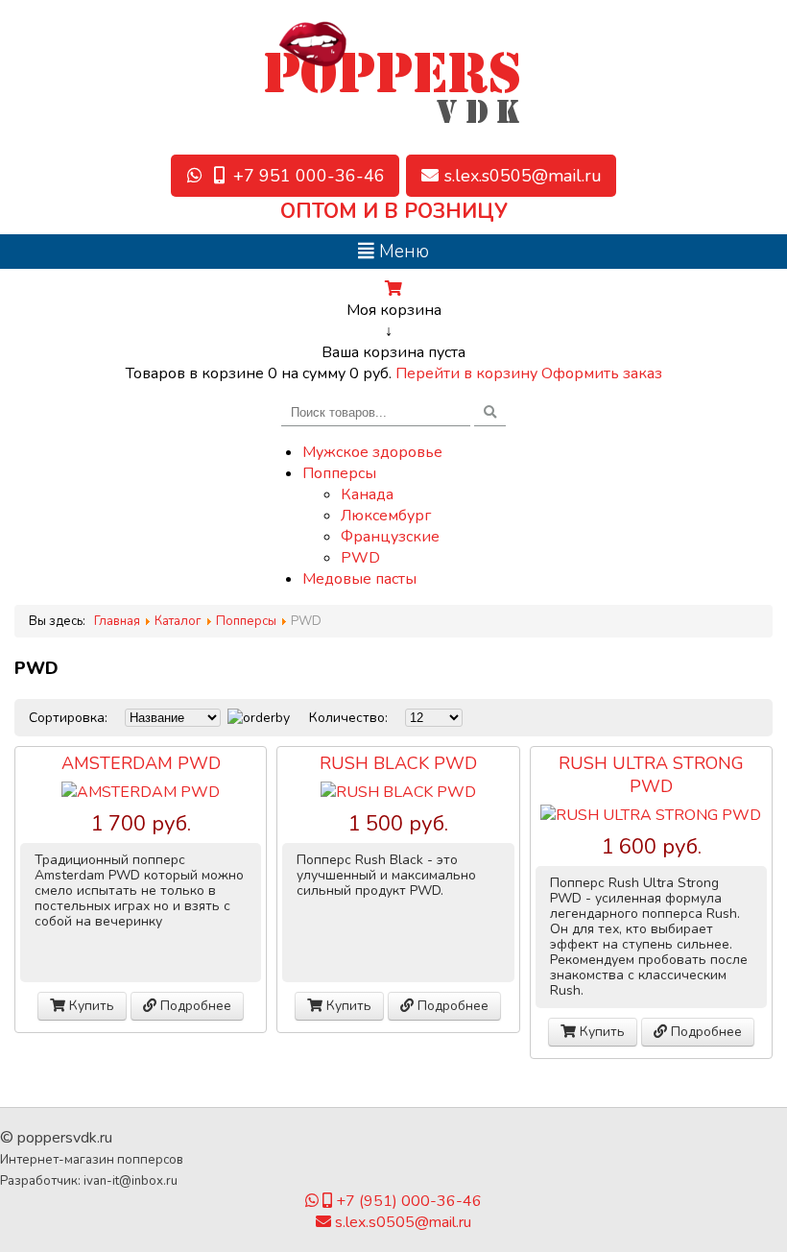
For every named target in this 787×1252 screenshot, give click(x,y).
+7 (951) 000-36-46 (407, 1201)
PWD (360, 557)
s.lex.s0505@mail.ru (401, 1222)
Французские (390, 536)
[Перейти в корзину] (393, 289)
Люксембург (386, 515)
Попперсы (339, 473)
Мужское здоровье (372, 452)
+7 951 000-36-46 (306, 175)
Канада (367, 494)
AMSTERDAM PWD (141, 763)
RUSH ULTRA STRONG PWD (651, 775)
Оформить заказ (601, 373)
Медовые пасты (359, 579)
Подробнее (193, 1006)
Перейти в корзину (468, 373)
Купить (89, 1006)
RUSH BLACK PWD (398, 763)
